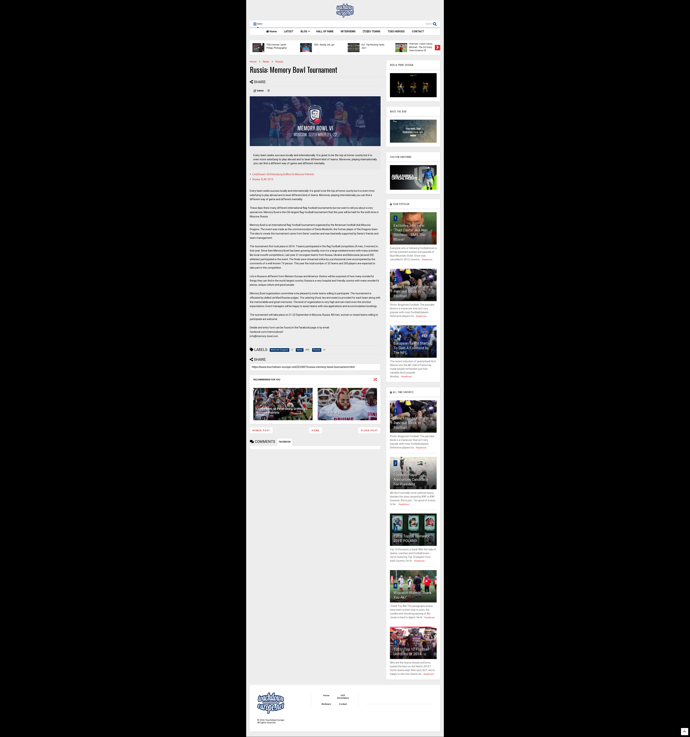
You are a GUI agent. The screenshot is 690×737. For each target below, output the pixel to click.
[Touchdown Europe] (345, 16)
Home (273, 31)
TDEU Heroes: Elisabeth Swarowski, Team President (373, 47)
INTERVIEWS (348, 31)
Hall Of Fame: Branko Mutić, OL (276, 46)
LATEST (288, 31)
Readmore (427, 259)
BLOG (304, 31)
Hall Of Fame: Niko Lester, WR (421, 46)
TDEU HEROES (396, 31)
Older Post (369, 430)
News (266, 61)
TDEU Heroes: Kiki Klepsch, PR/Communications (324, 47)
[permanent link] (268, 91)
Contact (343, 704)
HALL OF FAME (325, 31)
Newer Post (261, 430)
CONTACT (418, 31)
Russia (279, 61)
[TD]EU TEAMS (371, 31)
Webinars (326, 704)
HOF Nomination (343, 696)
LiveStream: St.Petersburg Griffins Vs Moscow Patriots (283, 174)
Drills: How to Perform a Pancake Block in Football (413, 291)
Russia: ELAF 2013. (263, 179)
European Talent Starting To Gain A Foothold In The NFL (413, 348)
